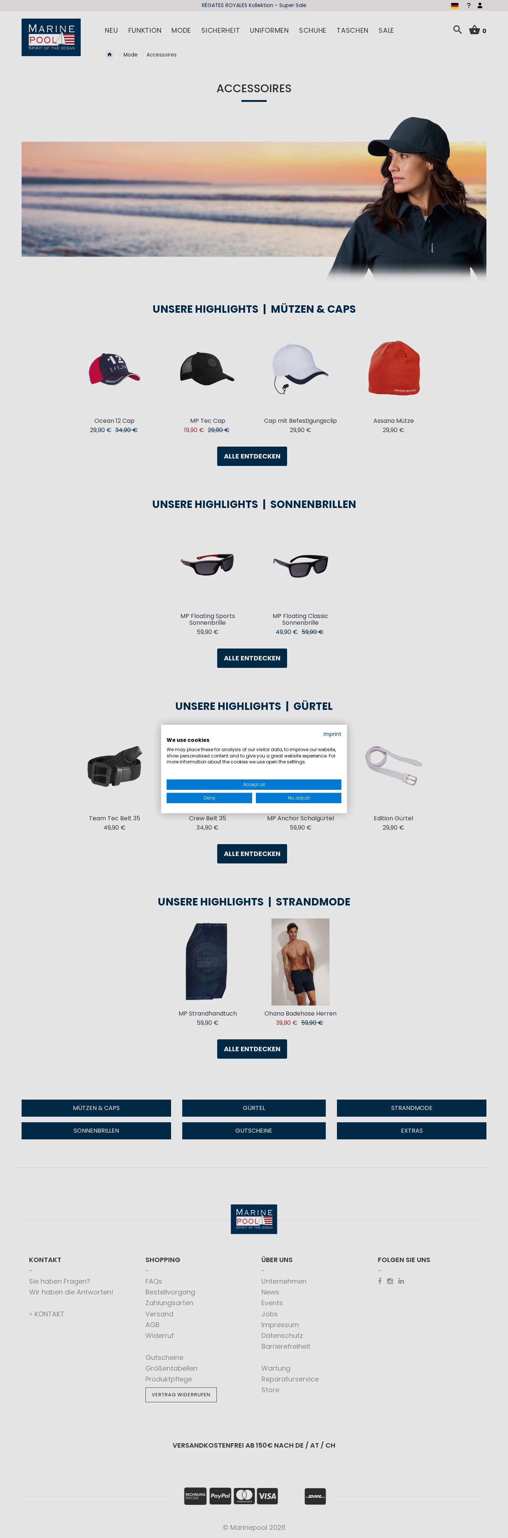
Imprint (332, 734)
